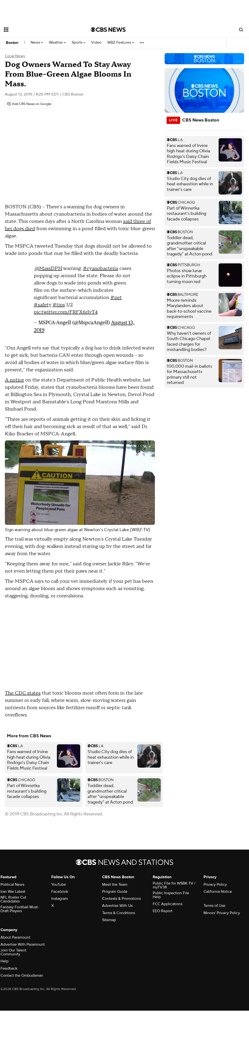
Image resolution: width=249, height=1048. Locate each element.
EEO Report (162, 911)
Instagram (59, 899)
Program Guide (114, 892)
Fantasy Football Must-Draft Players (19, 909)
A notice (14, 380)
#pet (116, 297)
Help (4, 961)
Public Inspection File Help (171, 895)
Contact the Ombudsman (21, 975)
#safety (42, 305)
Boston (12, 42)
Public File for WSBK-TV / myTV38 (174, 885)
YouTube (58, 884)
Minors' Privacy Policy (222, 913)
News (36, 42)
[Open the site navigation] (38, 29)
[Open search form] (241, 29)
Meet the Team (114, 884)
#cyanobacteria (100, 268)
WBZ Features (119, 42)
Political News (12, 884)
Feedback (8, 968)
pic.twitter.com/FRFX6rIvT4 (66, 312)
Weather (56, 42)
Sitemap (109, 920)
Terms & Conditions (118, 913)
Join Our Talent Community (13, 952)
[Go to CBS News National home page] (108, 29)
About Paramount (15, 937)
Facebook (59, 892)
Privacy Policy (215, 884)
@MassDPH (48, 268)
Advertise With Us (117, 906)
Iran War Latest (12, 892)
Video (96, 42)
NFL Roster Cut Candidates (13, 899)
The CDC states (23, 693)
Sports (77, 42)
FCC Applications (167, 904)
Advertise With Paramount (22, 944)
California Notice (218, 892)
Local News (15, 56)
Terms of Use (214, 906)
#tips (59, 305)
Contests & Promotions (121, 899)
